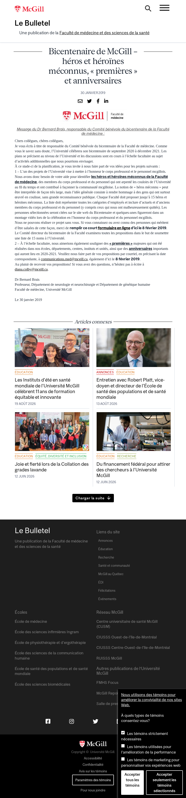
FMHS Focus (107, 682)
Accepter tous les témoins (132, 780)
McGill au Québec (111, 574)
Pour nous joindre (93, 790)
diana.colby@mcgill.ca (31, 269)
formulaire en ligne (114, 228)
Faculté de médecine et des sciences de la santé (104, 32)
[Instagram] (71, 721)
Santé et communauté (114, 565)
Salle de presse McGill (115, 703)
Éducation (24, 372)
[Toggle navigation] (164, 8)
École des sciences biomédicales (42, 684)
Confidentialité (93, 764)
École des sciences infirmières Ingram (47, 632)
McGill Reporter (109, 693)
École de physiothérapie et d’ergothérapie (50, 642)
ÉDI (100, 582)
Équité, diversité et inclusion (60, 456)
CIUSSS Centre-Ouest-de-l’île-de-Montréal (133, 647)
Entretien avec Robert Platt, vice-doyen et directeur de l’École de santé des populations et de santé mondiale (131, 388)
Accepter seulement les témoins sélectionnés (164, 782)
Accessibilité (93, 758)
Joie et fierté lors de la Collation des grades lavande (52, 466)
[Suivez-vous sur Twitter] (95, 721)
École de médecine (31, 621)
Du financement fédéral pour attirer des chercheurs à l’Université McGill (133, 469)
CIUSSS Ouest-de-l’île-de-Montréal (126, 637)
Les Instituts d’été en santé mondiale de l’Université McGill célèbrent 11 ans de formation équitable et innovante (47, 388)
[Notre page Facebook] (48, 721)
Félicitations (106, 590)
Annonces (105, 372)
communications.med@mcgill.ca (64, 259)
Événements (107, 599)
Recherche (126, 456)
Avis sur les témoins (93, 771)
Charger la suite (90, 498)
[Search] (148, 9)
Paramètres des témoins (93, 780)
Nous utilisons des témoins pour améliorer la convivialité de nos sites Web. (151, 699)
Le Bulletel (32, 23)
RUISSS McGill (109, 658)
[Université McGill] (32, 9)
